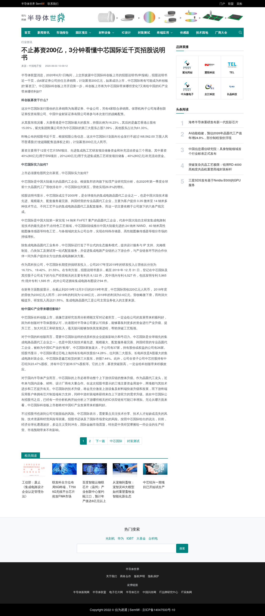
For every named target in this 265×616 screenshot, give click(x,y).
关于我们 (111, 576)
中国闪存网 (149, 592)
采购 (239, 3)
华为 (121, 538)
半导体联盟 (99, 592)
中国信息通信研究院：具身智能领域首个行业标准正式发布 (215, 151)
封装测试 (144, 32)
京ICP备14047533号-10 (158, 609)
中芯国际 (116, 441)
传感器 (184, 32)
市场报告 (62, 32)
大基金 (141, 538)
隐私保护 (153, 576)
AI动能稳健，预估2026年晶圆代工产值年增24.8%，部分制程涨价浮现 (215, 135)
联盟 (231, 3)
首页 (27, 32)
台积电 (153, 538)
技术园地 (202, 32)
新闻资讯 (43, 32)
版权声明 (139, 576)
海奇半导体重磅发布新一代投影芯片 (213, 122)
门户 (222, 3)
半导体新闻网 (81, 592)
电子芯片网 (116, 592)
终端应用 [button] (163, 32)
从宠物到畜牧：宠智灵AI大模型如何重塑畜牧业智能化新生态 (123, 489)
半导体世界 (132, 569)
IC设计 (126, 32)
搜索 (182, 548)
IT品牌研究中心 (168, 592)
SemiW (135, 609)
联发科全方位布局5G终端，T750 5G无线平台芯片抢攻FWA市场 (64, 489)
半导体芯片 (132, 592)
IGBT (130, 538)
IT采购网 (186, 592)
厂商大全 (221, 32)
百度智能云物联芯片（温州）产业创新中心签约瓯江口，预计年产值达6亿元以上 (94, 491)
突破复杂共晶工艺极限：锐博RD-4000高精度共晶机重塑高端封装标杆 (215, 166)
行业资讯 (26, 42)
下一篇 (100, 441)
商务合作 (125, 576)
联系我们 (53, 3)
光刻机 (110, 538)
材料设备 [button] (105, 32)
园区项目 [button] (82, 32)
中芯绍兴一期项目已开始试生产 (154, 484)
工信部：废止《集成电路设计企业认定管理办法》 (33, 489)
